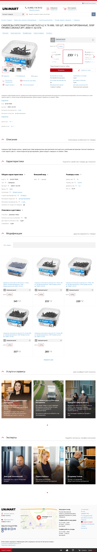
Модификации (27, 33)
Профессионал (17, 192)
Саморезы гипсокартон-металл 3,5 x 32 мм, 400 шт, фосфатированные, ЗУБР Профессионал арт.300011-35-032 (48, 334)
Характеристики (16, 33)
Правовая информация (8, 545)
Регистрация (92, 3)
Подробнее (4, 100)
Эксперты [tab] (11, 437)
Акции (6, 550)
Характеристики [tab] (15, 161)
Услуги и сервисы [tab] (15, 371)
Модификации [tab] (14, 233)
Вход (85, 3)
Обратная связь (9, 519)
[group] (19, 55)
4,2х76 (80, 182)
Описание (5, 33)
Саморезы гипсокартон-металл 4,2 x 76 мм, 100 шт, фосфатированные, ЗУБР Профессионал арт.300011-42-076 (48, 284)
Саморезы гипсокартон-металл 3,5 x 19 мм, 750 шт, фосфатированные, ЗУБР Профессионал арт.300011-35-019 (80, 284)
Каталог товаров (8, 14)
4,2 (79, 186)
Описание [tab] (11, 139)
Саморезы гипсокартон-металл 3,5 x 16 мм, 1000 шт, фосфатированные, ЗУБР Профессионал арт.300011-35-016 (16, 284)
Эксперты (49, 33)
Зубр (11, 189)
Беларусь (24, 195)
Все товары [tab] (7, 245)
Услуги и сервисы (39, 33)
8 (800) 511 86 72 (6, 521)
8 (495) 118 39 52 (35, 7)
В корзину (61, 70)
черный (43, 179)
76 (77, 179)
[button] (5, 76)
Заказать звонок (9, 513)
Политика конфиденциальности (11, 543)
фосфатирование (20, 113)
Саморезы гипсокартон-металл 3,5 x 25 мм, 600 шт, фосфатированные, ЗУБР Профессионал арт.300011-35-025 (17, 334)
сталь (19, 110)
